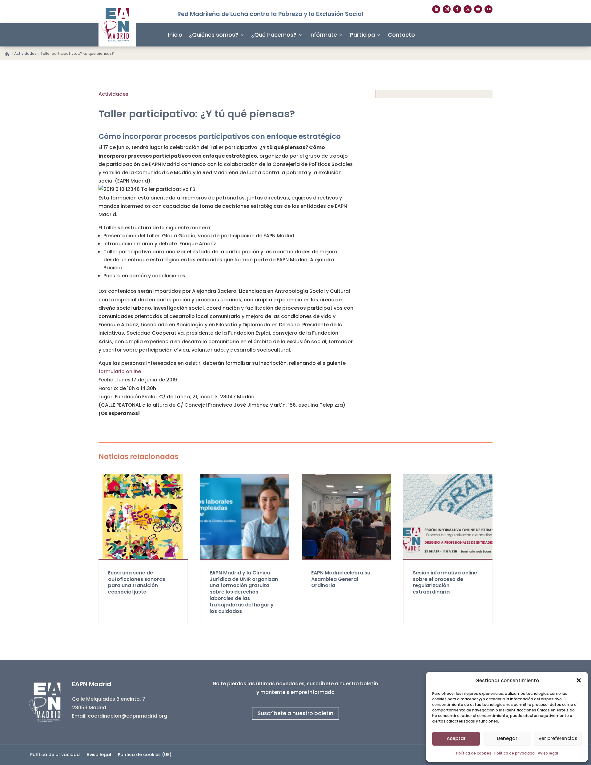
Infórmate (323, 34)
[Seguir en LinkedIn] (436, 9)
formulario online (119, 371)
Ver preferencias (557, 738)
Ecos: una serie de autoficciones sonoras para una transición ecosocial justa (136, 582)
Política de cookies (473, 753)
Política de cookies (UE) (144, 755)
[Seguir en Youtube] (478, 9)
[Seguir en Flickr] (488, 9)
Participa (362, 34)
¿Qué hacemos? (273, 34)
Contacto (401, 34)
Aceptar (456, 738)
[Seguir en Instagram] (447, 9)
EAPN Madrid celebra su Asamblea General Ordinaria (340, 579)
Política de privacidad (514, 753)
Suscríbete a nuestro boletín (295, 713)
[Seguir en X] (468, 9)
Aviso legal (548, 753)
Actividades (25, 53)
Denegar (507, 738)
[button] (579, 680)
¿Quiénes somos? (213, 34)
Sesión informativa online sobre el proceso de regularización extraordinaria (445, 582)
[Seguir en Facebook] (457, 9)
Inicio (175, 34)
